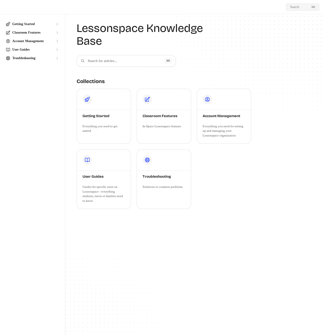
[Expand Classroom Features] (57, 32)
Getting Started (96, 116)
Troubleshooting (157, 176)
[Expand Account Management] (57, 41)
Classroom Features (160, 116)
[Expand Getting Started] (57, 24)
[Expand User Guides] (57, 49)
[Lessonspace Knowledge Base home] (5, 7)
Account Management (221, 116)
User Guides (93, 176)
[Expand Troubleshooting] (57, 58)
